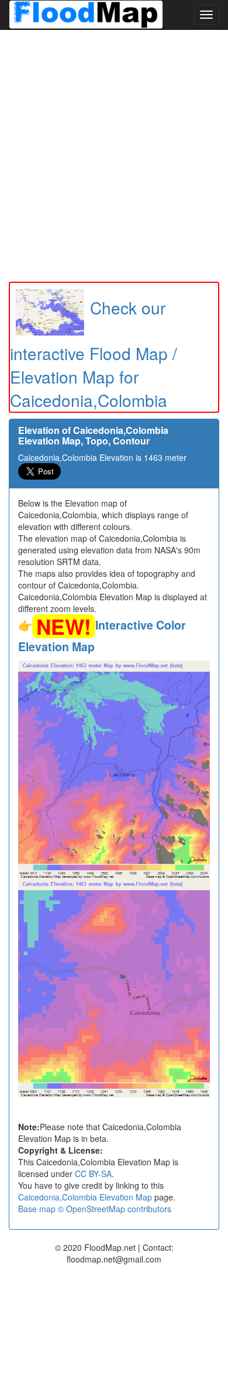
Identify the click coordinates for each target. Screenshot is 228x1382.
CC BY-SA (93, 1173)
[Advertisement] (114, 156)
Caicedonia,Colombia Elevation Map (85, 1197)
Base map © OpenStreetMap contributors (94, 1209)
